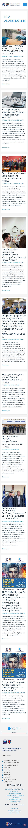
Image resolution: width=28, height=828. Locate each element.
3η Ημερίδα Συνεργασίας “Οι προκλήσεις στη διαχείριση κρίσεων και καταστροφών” (13, 686)
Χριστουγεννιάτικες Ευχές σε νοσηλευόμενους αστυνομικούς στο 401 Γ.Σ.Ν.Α (12, 441)
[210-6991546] (6, 775)
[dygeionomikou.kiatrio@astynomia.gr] (9, 781)
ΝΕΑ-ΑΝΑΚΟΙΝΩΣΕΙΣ (18, 56)
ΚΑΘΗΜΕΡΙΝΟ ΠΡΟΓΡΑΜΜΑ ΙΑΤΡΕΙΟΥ (14, 789)
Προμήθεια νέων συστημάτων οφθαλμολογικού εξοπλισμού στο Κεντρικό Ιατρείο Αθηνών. (14, 254)
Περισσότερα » (6, 84)
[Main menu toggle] (25, 4)
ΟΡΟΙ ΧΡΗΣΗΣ (14, 809)
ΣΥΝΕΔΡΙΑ (22, 613)
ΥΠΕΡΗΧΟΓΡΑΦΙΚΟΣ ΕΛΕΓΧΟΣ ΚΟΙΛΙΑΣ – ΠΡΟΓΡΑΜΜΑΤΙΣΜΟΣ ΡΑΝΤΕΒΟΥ (12, 50)
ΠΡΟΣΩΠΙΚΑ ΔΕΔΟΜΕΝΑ (14, 811)
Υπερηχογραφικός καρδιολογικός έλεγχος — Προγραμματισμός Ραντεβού (14, 113)
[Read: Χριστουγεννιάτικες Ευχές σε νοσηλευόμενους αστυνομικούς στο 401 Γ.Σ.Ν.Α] (14, 426)
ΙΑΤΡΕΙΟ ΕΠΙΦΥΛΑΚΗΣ (15, 797)
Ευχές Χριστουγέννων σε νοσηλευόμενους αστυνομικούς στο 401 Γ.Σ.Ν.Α (14, 177)
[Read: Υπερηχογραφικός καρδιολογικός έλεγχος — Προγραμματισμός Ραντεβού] (14, 100)
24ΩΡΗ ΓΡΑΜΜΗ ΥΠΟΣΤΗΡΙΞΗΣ (15, 800)
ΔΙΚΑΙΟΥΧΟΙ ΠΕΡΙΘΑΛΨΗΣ (15, 793)
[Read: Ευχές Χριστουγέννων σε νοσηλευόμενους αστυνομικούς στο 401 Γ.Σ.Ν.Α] (14, 164)
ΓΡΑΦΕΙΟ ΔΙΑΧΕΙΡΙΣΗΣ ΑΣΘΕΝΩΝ (15, 795)
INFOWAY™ (19, 824)
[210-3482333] (6, 770)
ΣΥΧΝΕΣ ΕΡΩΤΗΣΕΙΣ (15, 802)
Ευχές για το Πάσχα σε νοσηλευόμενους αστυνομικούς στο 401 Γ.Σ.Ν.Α (12, 378)
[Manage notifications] (24, 825)
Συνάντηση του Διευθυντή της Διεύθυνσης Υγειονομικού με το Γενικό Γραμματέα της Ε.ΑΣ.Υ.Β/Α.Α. (14, 513)
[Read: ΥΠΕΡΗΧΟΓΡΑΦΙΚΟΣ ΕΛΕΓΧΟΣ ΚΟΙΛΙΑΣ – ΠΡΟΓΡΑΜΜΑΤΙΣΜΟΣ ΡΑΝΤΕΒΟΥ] (14, 36)
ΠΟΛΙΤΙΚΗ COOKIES (14, 813)
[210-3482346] (6, 772)
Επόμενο (14, 732)
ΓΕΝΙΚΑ (10, 56)
